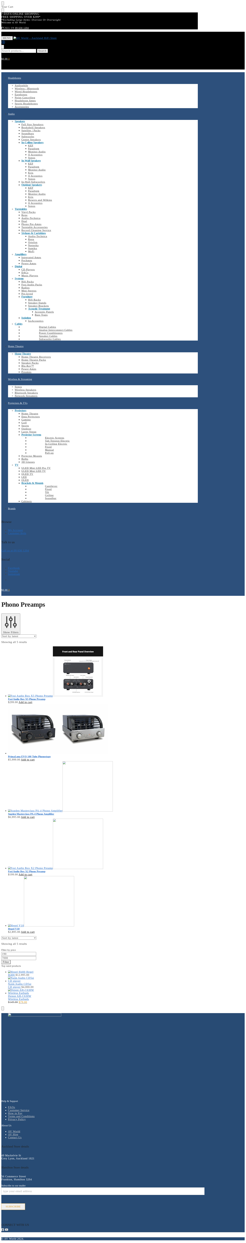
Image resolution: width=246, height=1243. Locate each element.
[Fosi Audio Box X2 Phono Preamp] (79, 844)
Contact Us (15, 1137)
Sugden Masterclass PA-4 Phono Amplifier (31, 814)
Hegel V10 (14, 928)
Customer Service (18, 1110)
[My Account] (3, 43)
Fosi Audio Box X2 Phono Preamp (26, 871)
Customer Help (17, 533)
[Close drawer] (2, 10)
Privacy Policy (17, 1119)
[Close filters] (2, 1008)
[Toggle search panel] (2, 47)
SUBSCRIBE (13, 1206)
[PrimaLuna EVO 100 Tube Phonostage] (79, 729)
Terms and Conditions (21, 1116)
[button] (5, 59)
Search (42, 50)
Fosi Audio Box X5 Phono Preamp (26, 699)
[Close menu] (2, 3)
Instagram (14, 574)
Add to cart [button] (25, 702)
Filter (6, 962)
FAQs (11, 1107)
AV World (14, 1131)
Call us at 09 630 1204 (15, 550)
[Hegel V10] (79, 901)
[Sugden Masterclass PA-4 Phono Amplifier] (79, 786)
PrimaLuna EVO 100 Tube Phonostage (29, 756)
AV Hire (13, 1134)
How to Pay (15, 1113)
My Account (15, 530)
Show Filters (11, 632)
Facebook (14, 568)
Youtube (13, 571)
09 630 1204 (22, 28)
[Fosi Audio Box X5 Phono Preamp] (79, 671)
